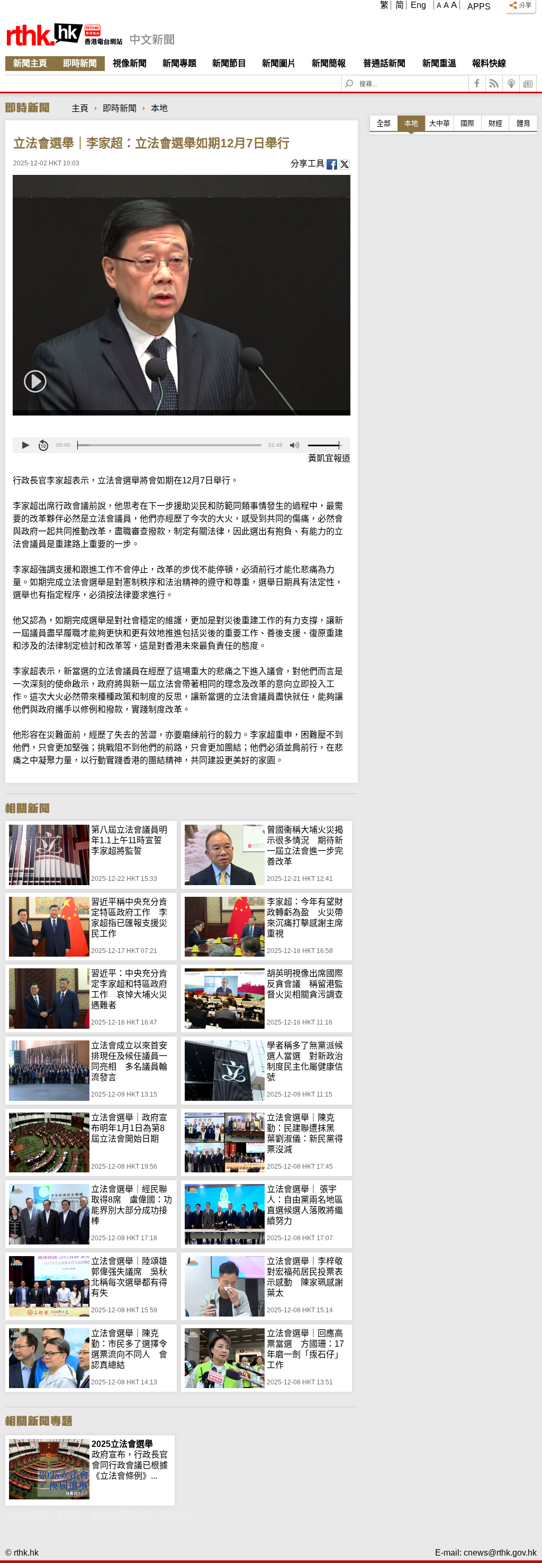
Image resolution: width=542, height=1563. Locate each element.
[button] (25, 445)
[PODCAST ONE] (511, 83)
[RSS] (494, 83)
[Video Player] (181, 295)
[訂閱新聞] (528, 83)
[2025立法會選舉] (49, 1444)
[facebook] (477, 83)
